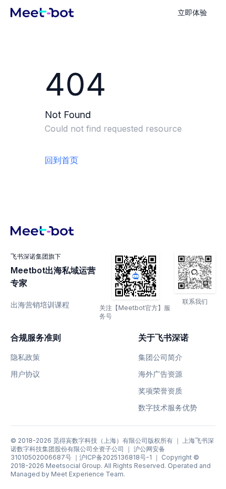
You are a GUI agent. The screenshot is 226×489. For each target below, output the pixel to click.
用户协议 (25, 373)
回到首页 (61, 160)
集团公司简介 (160, 357)
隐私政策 (25, 357)
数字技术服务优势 (167, 407)
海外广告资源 (160, 373)
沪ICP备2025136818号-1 (115, 457)
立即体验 (192, 12)
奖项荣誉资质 (160, 390)
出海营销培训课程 (40, 304)
